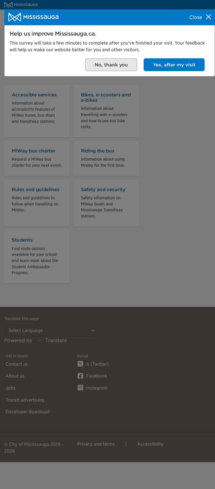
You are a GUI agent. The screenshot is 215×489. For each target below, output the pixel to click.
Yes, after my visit (174, 65)
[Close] (208, 16)
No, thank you (111, 65)
